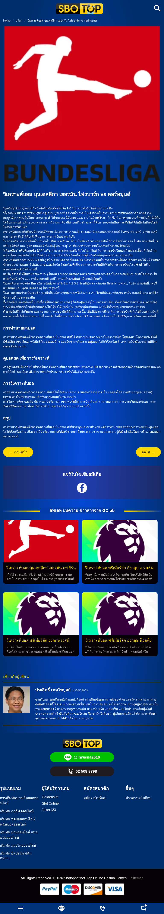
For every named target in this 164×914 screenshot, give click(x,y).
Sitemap (137, 878)
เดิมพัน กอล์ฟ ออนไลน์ (17, 811)
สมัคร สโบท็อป (95, 798)
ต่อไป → (148, 452)
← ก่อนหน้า (18, 452)
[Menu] (20, 908)
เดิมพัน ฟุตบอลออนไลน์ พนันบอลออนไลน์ (17, 821)
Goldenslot (50, 797)
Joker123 (49, 810)
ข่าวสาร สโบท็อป (138, 798)
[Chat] (143, 908)
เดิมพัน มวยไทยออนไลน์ (18, 845)
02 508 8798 (86, 771)
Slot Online (50, 803)
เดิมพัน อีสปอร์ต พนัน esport (16, 856)
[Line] (61, 908)
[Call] (102, 908)
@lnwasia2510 (87, 757)
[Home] (79, 9)
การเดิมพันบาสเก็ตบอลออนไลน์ (19, 800)
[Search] (156, 8)
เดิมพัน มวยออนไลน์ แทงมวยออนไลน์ (18, 834)
